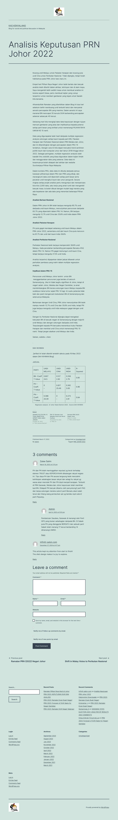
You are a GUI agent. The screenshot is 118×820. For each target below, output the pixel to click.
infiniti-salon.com (48, 542)
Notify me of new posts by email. (46, 639)
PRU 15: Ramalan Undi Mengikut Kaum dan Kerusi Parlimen (57, 416)
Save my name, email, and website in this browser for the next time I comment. (58, 622)
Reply (35, 502)
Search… (12, 687)
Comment (37, 577)
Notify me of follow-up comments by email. (50, 631)
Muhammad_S (84, 709)
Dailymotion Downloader (88, 697)
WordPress (105, 807)
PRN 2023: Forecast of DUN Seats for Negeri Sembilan (93, 721)
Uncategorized (80, 439)
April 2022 (47, 750)
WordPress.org (14, 745)
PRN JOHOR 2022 (79, 442)
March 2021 (48, 765)
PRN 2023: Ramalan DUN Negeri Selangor (59, 709)
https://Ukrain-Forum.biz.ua (89, 718)
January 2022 (49, 759)
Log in (11, 736)
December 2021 (49, 762)
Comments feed (14, 742)
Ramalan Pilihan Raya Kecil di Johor (56, 691)
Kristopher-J (83, 703)
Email (63, 599)
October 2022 (49, 748)
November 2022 (50, 745)
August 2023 (48, 739)
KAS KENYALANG (17, 25)
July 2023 (47, 742)
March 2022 (48, 753)
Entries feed (13, 739)
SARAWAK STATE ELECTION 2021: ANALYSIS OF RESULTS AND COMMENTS (93, 712)
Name (35, 599)
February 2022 (49, 756)
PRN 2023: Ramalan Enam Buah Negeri (58, 700)
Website (36, 610)
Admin (37, 442)
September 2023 (50, 736)
